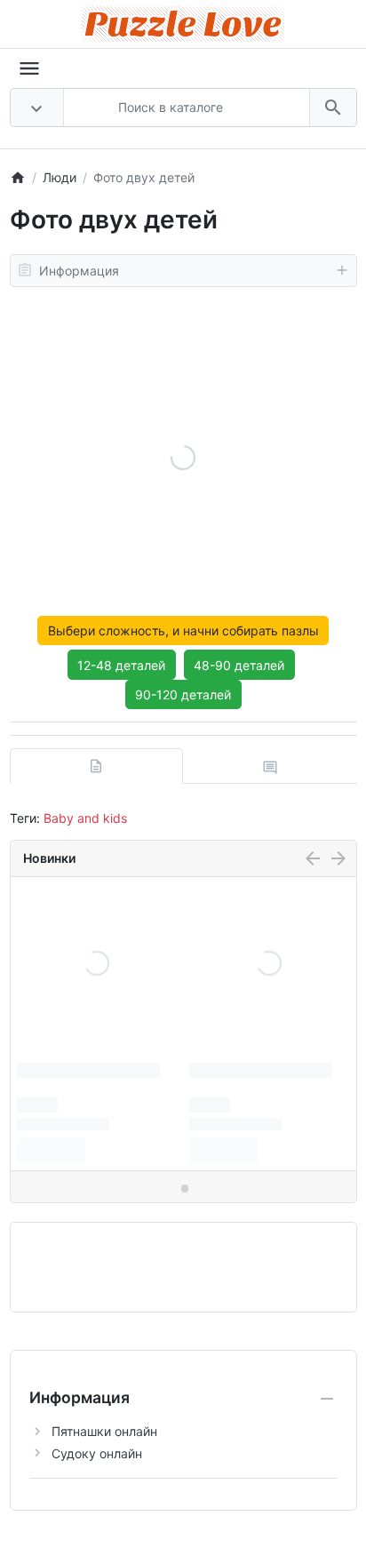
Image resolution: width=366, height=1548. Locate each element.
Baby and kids (85, 818)
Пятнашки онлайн (104, 1431)
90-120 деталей (183, 694)
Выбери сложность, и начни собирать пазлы (183, 630)
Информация (79, 270)
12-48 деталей (121, 665)
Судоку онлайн (97, 1453)
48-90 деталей (239, 665)
